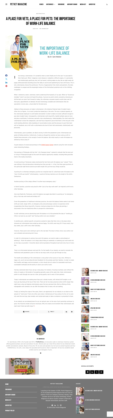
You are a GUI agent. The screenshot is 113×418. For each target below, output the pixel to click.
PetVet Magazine (18, 4)
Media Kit (83, 4)
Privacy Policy (10, 411)
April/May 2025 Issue (95, 308)
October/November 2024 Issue (97, 336)
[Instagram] (101, 372)
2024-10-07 (93, 338)
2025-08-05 (93, 291)
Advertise (92, 4)
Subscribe (61, 4)
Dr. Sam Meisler (44, 28)
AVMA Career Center (47, 145)
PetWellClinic (40, 342)
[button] (107, 4)
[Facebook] (88, 372)
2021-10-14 (35, 28)
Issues (41, 4)
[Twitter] (97, 372)
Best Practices (40, 13)
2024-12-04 (93, 329)
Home (7, 384)
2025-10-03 (93, 282)
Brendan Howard (25, 366)
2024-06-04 (93, 357)
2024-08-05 (93, 347)
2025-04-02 (93, 310)
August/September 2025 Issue (97, 289)
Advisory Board (72, 4)
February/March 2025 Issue (97, 317)
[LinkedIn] (92, 372)
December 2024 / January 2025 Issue (99, 327)
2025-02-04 (93, 319)
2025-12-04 (93, 273)
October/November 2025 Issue (97, 280)
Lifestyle (22, 361)
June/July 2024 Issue (95, 355)
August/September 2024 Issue (97, 345)
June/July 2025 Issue (95, 299)
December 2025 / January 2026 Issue (99, 271)
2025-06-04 (93, 301)
